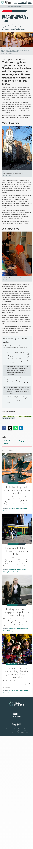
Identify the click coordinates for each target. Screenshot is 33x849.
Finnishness (12, 508)
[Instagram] (20, 724)
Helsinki (24, 569)
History (5, 572)
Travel (14, 572)
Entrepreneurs (12, 628)
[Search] (15, 2)
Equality (18, 569)
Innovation (19, 508)
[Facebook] (13, 724)
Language (22, 2)
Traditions (26, 690)
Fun (17, 690)
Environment (12, 569)
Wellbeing (10, 631)
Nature (26, 628)
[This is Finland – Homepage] (6, 2)
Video (18, 572)
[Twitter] (15, 724)
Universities (6, 693)
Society (5, 511)
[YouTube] (18, 724)
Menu (30, 2)
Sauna (5, 631)
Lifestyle (24, 508)
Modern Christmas (8, 418)
